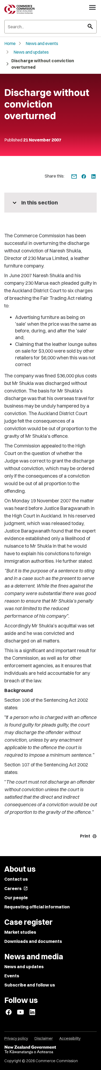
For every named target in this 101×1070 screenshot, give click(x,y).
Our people (16, 897)
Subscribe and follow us (29, 985)
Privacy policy (16, 1038)
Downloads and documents (33, 941)
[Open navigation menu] (92, 7)
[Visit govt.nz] (50, 1049)
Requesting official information (37, 906)
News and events (42, 43)
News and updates (31, 52)
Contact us (16, 879)
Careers (16, 888)
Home (10, 43)
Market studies (20, 932)
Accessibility (70, 1038)
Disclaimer (43, 1038)
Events (11, 975)
